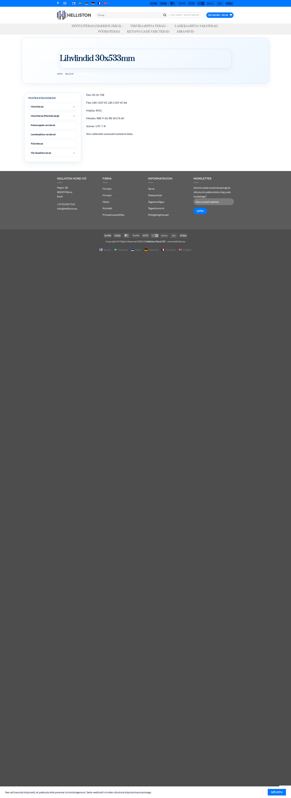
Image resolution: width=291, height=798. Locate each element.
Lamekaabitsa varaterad (196, 26)
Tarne (151, 188)
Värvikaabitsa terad (148, 26)
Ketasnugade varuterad (148, 32)
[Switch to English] (106, 3)
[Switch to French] (99, 3)
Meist (106, 201)
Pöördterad (109, 32)
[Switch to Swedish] (80, 3)
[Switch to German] (93, 3)
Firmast (107, 188)
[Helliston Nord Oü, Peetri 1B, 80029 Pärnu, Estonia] (58, 3)
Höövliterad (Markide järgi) (96, 26)
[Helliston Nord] (74, 15)
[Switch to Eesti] (87, 3)
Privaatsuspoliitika (113, 214)
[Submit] (165, 15)
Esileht (60, 74)
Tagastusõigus (156, 201)
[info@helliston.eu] (65, 3)
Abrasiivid (185, 32)
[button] (185, 15)
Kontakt (107, 208)
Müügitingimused (158, 214)
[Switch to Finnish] (74, 3)
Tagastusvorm (156, 208)
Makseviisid (155, 195)
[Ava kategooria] (74, 107)
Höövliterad (37, 106)
